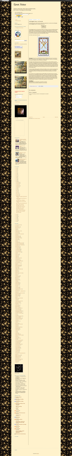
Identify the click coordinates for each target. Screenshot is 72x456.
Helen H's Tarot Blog (19, 406)
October (17, 184)
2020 (16, 175)
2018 (16, 177)
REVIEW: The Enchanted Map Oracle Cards (22, 159)
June (17, 189)
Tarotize (17, 408)
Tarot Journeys (18, 410)
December (17, 182)
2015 (16, 181)
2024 (16, 170)
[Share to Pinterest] (42, 86)
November (17, 183)
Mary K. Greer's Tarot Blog (19, 399)
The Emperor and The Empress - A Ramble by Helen (22, 140)
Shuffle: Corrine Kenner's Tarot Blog (21, 424)
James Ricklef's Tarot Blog (19, 401)
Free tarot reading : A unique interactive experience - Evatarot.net (20, 432)
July (16, 188)
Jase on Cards (18, 417)
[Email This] (38, 86)
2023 (16, 171)
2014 (16, 214)
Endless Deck (18, 426)
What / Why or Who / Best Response (21, 203)
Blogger (38, 453)
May (17, 190)
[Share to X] (40, 86)
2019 (16, 176)
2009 (16, 220)
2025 (16, 169)
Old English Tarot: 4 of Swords (20, 211)
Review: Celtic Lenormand (20, 204)
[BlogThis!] (39, 86)
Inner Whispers (18, 428)
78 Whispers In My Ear (19, 419)
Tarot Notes (19, 4)
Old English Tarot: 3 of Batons (20, 200)
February (17, 194)
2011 (16, 217)
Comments (17, 97)
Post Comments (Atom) (36, 118)
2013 (16, 215)
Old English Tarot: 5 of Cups (20, 205)
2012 (16, 216)
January (17, 195)
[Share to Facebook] (41, 86)
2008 (16, 221)
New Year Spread (18, 212)
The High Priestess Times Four (20, 206)
